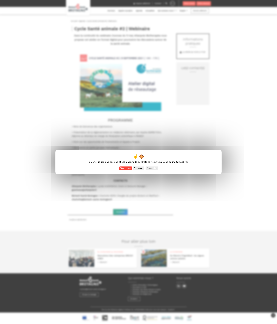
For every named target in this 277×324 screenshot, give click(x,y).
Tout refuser (138, 168)
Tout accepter (125, 168)
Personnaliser (152, 168)
